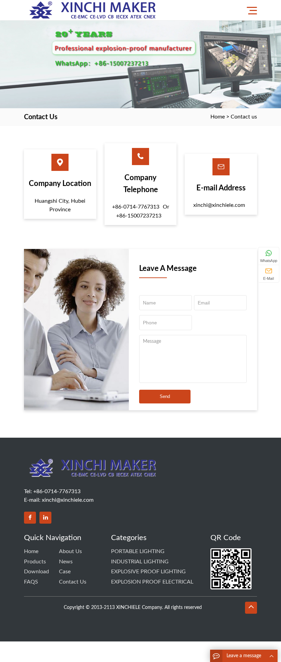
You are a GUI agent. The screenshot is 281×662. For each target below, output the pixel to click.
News (66, 561)
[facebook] (30, 518)
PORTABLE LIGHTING (137, 551)
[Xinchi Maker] (94, 10)
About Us (70, 551)
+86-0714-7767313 (135, 207)
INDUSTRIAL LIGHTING (140, 561)
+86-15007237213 (138, 215)
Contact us (244, 117)
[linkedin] (45, 518)
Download (36, 571)
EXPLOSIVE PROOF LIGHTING (148, 571)
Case (65, 571)
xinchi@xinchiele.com (219, 205)
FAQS (31, 582)
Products (35, 561)
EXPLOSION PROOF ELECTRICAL (152, 582)
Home (217, 117)
